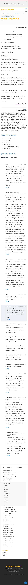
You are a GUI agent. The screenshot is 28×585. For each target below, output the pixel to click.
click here (13, 121)
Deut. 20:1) (8, 39)
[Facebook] (14, 579)
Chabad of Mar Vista (7, 9)
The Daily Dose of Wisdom (21, 14)
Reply (7, 187)
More (5, 504)
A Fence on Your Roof (9, 138)
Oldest (15, 157)
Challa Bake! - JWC (13, 4)
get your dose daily (15, 117)
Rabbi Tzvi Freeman (17, 116)
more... (22, 4)
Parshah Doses (5, 16)
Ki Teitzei (12, 16)
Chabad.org (11, 574)
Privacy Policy (21, 574)
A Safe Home (7, 142)
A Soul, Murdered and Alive (11, 146)
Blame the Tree (7, 144)
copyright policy (14, 130)
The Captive (7, 148)
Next (21, 26)
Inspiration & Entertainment (7, 14)
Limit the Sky (7, 140)
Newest (11, 157)
